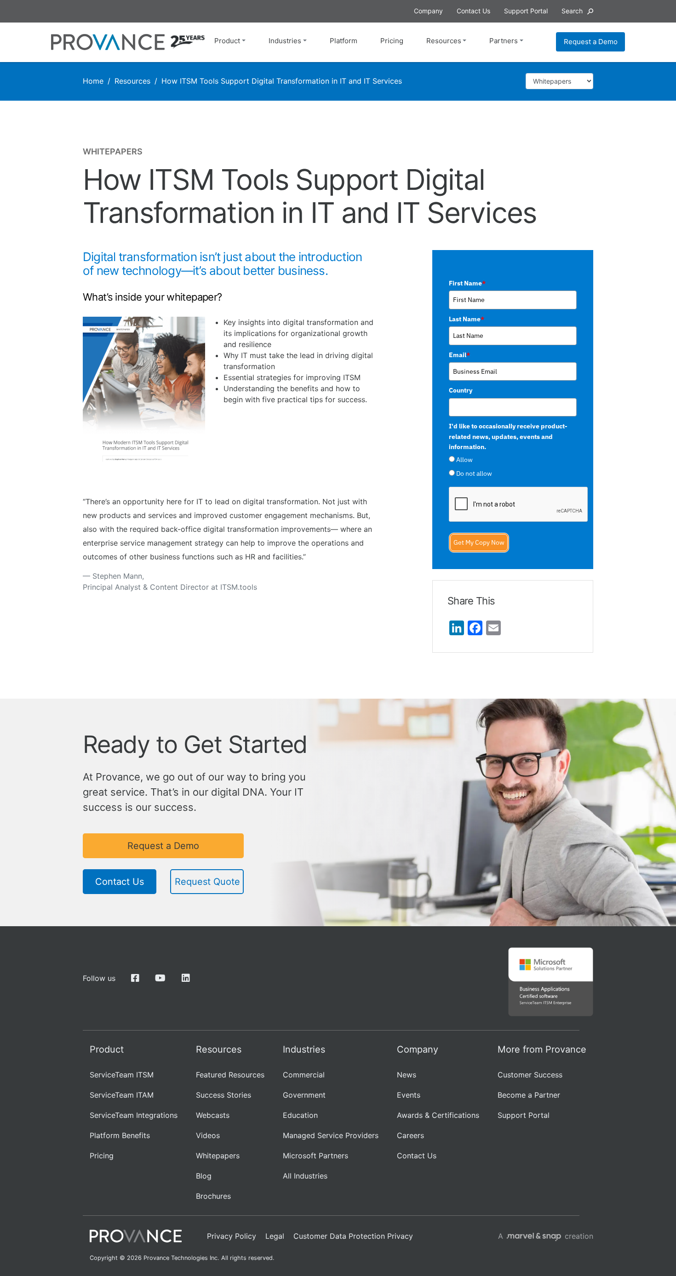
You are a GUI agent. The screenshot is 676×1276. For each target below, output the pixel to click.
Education (300, 1115)
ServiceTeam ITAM (122, 1094)
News (406, 1074)
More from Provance (542, 1049)
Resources (443, 40)
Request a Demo (591, 41)
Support (526, 11)
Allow (464, 460)
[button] (577, 11)
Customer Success (530, 1074)
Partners (503, 40)
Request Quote (207, 881)
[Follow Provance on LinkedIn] (185, 978)
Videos (208, 1135)
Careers (410, 1135)
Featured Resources (230, 1074)
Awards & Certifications (438, 1115)
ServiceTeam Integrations (134, 1115)
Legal (274, 1236)
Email (459, 355)
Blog (204, 1175)
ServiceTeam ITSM (122, 1074)
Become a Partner (529, 1094)
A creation (545, 1236)
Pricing (391, 40)
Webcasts (212, 1115)
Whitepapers (218, 1155)
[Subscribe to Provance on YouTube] (160, 978)
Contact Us (119, 881)
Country (460, 390)
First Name (467, 283)
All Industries (305, 1175)
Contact (473, 11)
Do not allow (474, 473)
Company (428, 11)
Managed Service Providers (330, 1135)
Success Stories (223, 1094)
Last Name (466, 319)
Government (304, 1094)
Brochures (213, 1196)
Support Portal (524, 1115)
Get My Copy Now (478, 542)
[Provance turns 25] (188, 42)
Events (408, 1094)
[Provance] (108, 42)
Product (227, 40)
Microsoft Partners (315, 1155)
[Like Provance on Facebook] (135, 978)
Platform (343, 40)
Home (93, 80)
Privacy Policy (231, 1236)
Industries (285, 40)
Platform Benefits (120, 1135)
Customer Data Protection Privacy (353, 1236)
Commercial (304, 1074)
